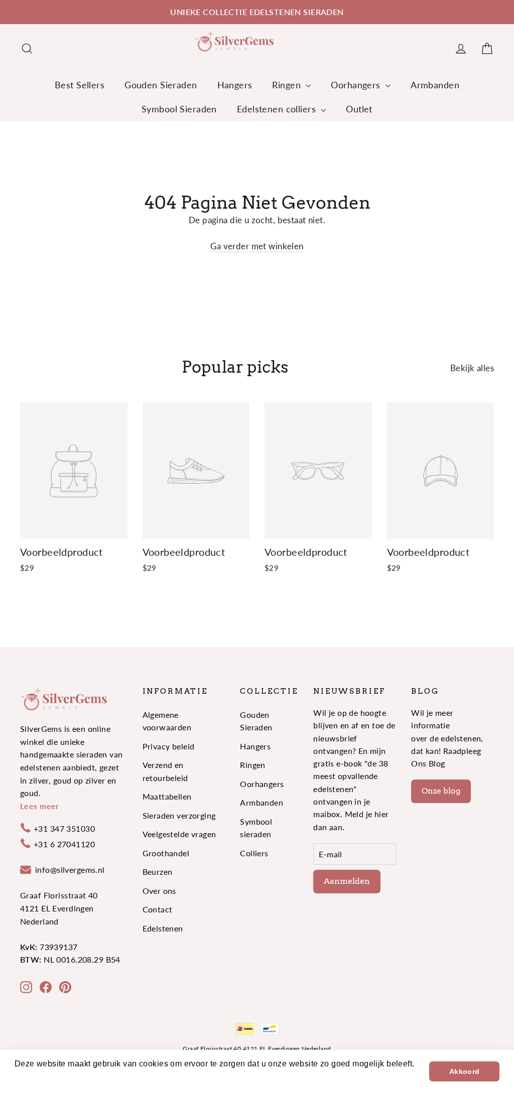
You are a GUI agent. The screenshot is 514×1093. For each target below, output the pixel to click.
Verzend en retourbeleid (165, 771)
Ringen (287, 84)
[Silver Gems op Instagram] (26, 987)
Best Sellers (79, 84)
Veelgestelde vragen (179, 834)
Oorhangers (357, 84)
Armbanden (435, 84)
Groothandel (166, 853)
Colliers (254, 853)
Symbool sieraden (256, 828)
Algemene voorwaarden (167, 721)
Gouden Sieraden (160, 84)
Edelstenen (163, 928)
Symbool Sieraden (179, 108)
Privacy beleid (169, 746)
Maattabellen (167, 796)
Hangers (234, 84)
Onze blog (441, 791)
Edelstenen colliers (278, 108)
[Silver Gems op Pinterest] (65, 987)
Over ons (159, 890)
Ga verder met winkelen (256, 246)
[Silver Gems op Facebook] (46, 987)
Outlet (359, 108)
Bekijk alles (472, 368)
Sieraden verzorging (179, 815)
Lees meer (39, 806)
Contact (158, 909)
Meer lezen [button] (37, 1077)
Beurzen (158, 871)
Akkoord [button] (464, 1071)
